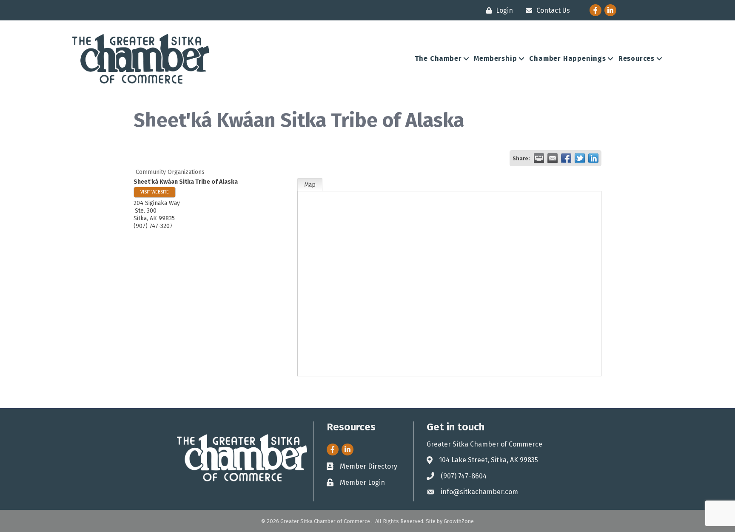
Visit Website (154, 192)
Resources (636, 58)
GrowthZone (459, 521)
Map (310, 184)
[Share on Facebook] (566, 158)
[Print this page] (539, 158)
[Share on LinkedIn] (593, 158)
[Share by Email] (552, 158)
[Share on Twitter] (580, 158)
